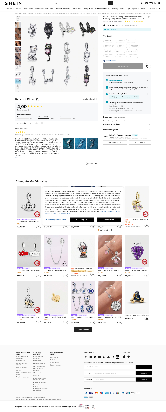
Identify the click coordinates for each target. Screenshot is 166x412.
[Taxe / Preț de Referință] (114, 25)
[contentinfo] (118, 393)
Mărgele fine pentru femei (88, 13)
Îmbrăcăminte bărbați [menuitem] (102, 8)
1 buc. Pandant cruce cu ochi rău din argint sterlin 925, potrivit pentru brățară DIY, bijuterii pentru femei (83, 317)
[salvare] (148, 66)
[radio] (108, 41)
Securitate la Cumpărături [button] (117, 94)
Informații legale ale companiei (22, 357)
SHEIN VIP (36, 375)
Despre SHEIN (20, 361)
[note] (105, 230)
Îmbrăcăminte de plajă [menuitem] (63, 8)
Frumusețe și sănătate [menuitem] (155, 8)
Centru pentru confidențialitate (25, 399)
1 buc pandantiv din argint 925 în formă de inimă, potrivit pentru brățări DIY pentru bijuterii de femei (110, 317)
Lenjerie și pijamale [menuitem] (117, 8)
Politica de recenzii (22, 110)
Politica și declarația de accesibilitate (40, 389)
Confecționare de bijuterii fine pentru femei (65, 13)
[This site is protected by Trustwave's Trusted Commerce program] (86, 397)
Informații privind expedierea (38, 357)
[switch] (41, 123)
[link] (146, 3)
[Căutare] (110, 3)
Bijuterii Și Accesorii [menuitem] (138, 8)
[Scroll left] (157, 8)
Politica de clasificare (39, 382)
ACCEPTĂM (88, 389)
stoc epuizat (123, 66)
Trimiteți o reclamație (22, 377)
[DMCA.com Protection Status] (91, 397)
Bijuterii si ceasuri (28, 13)
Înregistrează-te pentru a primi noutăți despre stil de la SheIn (108, 363)
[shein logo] (13, 3)
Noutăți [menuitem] (18, 8)
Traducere (18, 158)
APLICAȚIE (126, 352)
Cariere (18, 370)
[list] (102, 357)
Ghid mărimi (37, 373)
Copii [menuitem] (128, 8)
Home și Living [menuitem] (88, 8)
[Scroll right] (159, 8)
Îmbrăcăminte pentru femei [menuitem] (44, 8)
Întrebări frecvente (55, 365)
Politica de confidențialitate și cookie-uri (49, 399)
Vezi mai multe (83, 330)
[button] (155, 3)
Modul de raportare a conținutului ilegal (39, 379)
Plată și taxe (54, 360)
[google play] (128, 358)
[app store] (124, 358)
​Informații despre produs (38, 385)
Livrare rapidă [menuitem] (28, 8)
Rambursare (37, 361)
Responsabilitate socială (21, 364)
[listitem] (29, 207)
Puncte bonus (54, 362)
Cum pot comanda (39, 366)
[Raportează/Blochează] (96, 163)
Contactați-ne (54, 357)
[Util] (86, 163)
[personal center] (141, 3)
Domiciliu (18, 13)
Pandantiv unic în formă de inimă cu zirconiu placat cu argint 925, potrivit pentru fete (56, 317)
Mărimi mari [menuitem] (77, 8)
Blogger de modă (21, 367)
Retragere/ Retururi (39, 363)
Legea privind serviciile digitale (23, 373)
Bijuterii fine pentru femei (43, 13)
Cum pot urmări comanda (38, 369)
